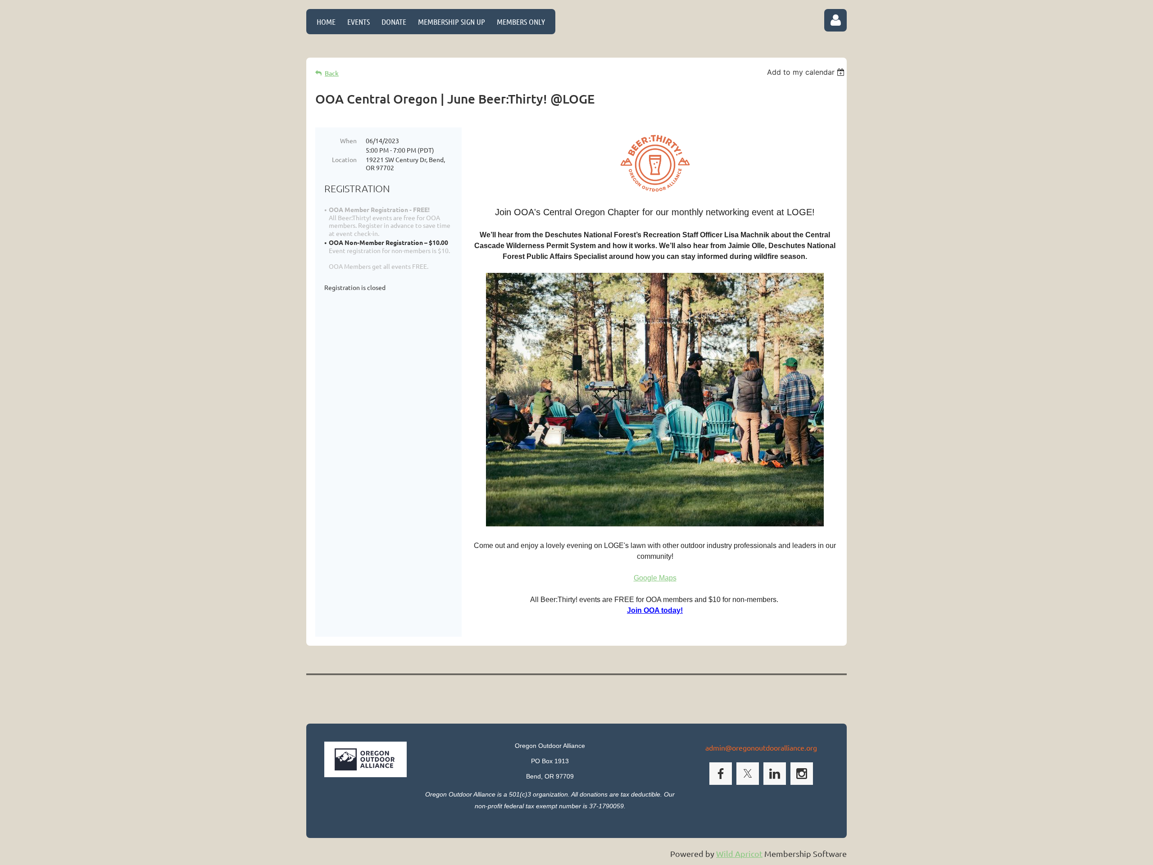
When (348, 140)
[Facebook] (720, 773)
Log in (835, 20)
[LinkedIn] (774, 773)
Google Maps (655, 578)
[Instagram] (801, 773)
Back (332, 73)
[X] (747, 773)
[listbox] (807, 72)
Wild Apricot (739, 853)
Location (344, 159)
